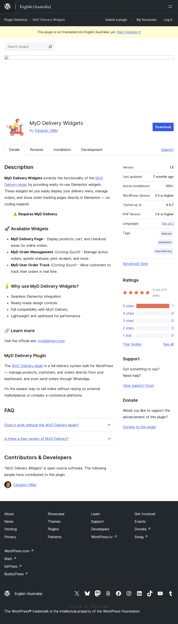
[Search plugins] (50, 46)
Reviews (36, 149)
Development (91, 149)
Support (167, 149)
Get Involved (145, 514)
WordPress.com (19, 551)
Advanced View (135, 263)
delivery (166, 233)
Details (14, 149)
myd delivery (163, 251)
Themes (54, 521)
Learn (95, 514)
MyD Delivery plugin (27, 366)
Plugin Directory (15, 19)
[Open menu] (171, 6)
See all (168, 344)
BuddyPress (16, 574)
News (8, 521)
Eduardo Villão (46, 130)
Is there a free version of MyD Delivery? (36, 439)
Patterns (54, 537)
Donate (143, 529)
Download (163, 127)
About (9, 514)
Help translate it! (129, 32)
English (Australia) (29, 593)
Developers (100, 529)
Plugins (53, 529)
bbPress (13, 566)
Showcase (56, 514)
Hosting (10, 529)
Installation (62, 149)
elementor (165, 242)
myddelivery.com (51, 341)
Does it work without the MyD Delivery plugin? (41, 425)
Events (140, 521)
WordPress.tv (104, 537)
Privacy (10, 537)
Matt (10, 559)
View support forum (138, 385)
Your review (132, 344)
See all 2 (168, 223)
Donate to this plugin (139, 427)
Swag (141, 537)
